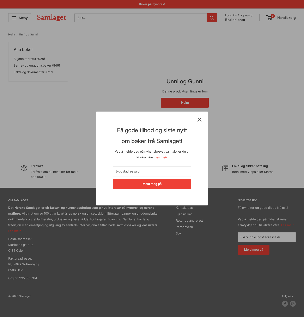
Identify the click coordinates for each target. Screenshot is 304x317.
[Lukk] (199, 119)
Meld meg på (152, 184)
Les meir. (161, 157)
